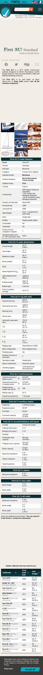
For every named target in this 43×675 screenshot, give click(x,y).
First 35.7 (10, 599)
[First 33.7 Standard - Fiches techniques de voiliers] (40, 2)
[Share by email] (37, 64)
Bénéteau (26, 175)
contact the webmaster (22, 518)
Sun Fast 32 (9, 620)
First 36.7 (10, 614)
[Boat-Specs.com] (5, 11)
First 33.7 (10, 630)
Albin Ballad (9, 594)
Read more (8, 669)
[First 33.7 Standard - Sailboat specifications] (35, 2)
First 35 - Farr (10, 645)
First (24, 183)
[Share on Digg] (27, 64)
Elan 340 (9, 635)
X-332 (9, 609)
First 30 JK (10, 625)
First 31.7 (10, 650)
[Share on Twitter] (16, 64)
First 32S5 (10, 579)
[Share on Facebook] (6, 64)
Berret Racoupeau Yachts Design (29, 179)
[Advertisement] (21, 104)
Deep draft (18, 81)
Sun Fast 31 (9, 589)
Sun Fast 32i (7, 604)
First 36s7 (10, 640)
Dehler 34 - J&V (9, 584)
